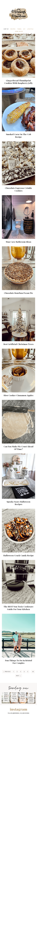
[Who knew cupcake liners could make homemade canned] (18, 805)
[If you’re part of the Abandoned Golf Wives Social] (18, 863)
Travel (19, 29)
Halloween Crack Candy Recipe (18, 555)
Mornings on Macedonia (18, 14)
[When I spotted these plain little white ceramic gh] (18, 883)
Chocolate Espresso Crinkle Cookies (18, 189)
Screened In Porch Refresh (14, 696)
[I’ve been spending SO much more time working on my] (18, 746)
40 (33, 671)
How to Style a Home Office (31, 697)
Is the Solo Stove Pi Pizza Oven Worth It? (22, 695)
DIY (24, 29)
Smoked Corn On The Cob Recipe (18, 135)
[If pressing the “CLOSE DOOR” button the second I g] (18, 902)
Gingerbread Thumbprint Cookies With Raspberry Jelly (18, 81)
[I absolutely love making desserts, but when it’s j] (18, 726)
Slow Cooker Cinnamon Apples (18, 395)
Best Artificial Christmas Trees (19, 344)
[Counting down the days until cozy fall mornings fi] (18, 766)
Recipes (12, 29)
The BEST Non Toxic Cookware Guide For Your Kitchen (18, 607)
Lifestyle (30, 29)
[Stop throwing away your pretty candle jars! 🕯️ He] (18, 785)
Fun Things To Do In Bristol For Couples (18, 661)
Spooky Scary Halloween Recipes (18, 503)
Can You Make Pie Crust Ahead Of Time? (18, 447)
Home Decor (19, 31)
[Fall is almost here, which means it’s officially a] (18, 824)
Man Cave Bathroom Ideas (18, 242)
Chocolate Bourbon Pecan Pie (18, 293)
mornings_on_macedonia (21, 713)
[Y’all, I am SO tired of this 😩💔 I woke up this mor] (18, 844)
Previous (6, 671)
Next (18, 675)
